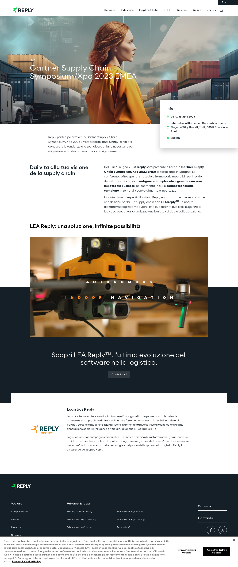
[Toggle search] (221, 10)
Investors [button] (16, 527)
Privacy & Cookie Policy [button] (79, 512)
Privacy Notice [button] (81, 519)
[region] (119, 551)
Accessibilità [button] (123, 527)
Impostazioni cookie (187, 551)
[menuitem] (109, 10)
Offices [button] (15, 519)
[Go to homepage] (22, 10)
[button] (119, 374)
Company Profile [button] (20, 512)
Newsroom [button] (17, 535)
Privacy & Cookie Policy (26, 561)
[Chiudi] (234, 540)
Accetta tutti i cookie (217, 551)
